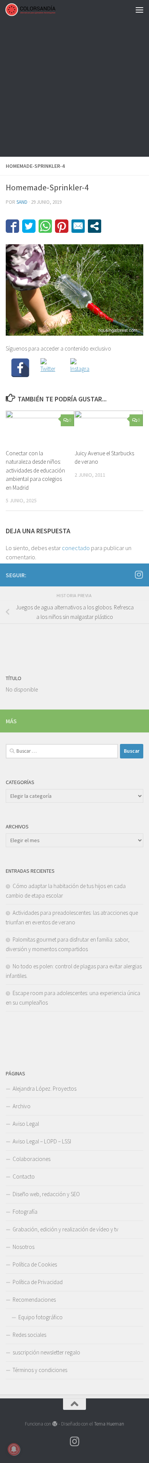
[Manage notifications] (14, 1449)
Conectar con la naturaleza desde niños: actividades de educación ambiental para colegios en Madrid (35, 470)
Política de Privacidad (38, 1282)
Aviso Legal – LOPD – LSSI (42, 1141)
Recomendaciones (34, 1299)
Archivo (22, 1106)
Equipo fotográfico (40, 1317)
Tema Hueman (109, 1424)
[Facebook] (20, 367)
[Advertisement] (74, 78)
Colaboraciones (31, 1159)
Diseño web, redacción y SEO (46, 1194)
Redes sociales (29, 1334)
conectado (76, 548)
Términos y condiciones (40, 1370)
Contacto (24, 1176)
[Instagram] (79, 367)
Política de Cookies (35, 1264)
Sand (22, 202)
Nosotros (23, 1246)
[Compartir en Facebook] (12, 226)
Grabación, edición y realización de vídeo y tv (65, 1229)
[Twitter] (50, 367)
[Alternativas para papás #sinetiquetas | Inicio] (39, 9)
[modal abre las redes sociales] (94, 226)
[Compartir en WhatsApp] (45, 226)
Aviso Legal (26, 1123)
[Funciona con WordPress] (54, 1423)
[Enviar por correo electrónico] (78, 226)
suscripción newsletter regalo (46, 1352)
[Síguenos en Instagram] (138, 574)
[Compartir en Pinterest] (61, 226)
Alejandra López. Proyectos (44, 1088)
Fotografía (25, 1211)
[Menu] (139, 9)
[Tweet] (29, 226)
